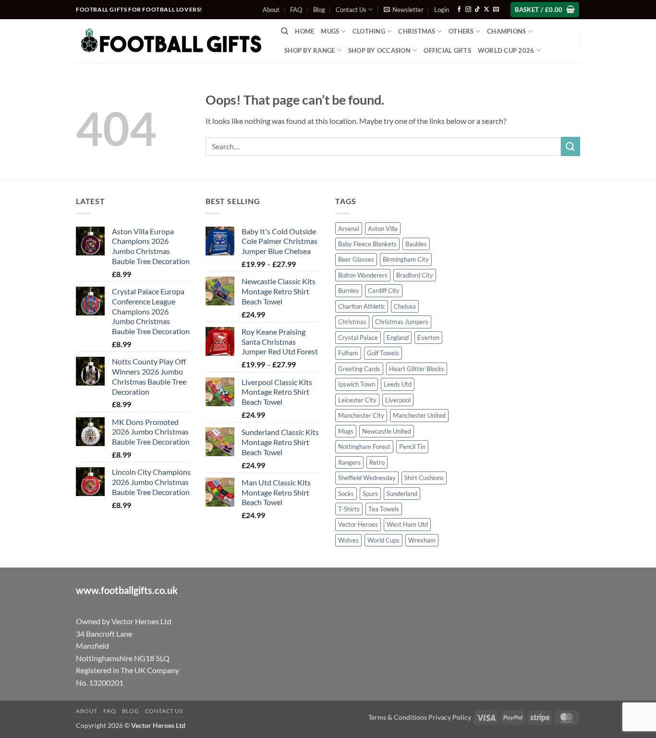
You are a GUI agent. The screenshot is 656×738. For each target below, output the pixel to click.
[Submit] (570, 146)
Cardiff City (384, 290)
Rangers (349, 462)
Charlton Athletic (361, 306)
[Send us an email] (496, 9)
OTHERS (461, 31)
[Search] (284, 31)
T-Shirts (349, 509)
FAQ (296, 9)
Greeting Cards (359, 369)
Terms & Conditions (397, 717)
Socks (346, 493)
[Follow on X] (486, 9)
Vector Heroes (358, 524)
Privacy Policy (449, 717)
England (398, 337)
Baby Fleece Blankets (367, 244)
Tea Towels (383, 509)
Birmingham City (406, 259)
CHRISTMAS (416, 31)
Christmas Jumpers (401, 322)
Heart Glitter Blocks (416, 369)
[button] (404, 9)
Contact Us (351, 9)
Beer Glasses (356, 259)
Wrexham (422, 540)
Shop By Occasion (379, 50)
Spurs (370, 493)
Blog (319, 9)
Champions (506, 31)
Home (304, 31)
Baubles (416, 244)
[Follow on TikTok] (477, 9)
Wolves (348, 540)
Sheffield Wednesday (367, 478)
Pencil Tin (412, 446)
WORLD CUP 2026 (506, 50)
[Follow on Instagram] (468, 9)
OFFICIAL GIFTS (447, 50)
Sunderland (402, 493)
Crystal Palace (358, 337)
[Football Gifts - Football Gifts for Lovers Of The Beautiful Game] (171, 41)
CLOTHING (368, 31)
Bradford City (414, 275)
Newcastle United (386, 431)
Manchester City (361, 415)
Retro (377, 462)
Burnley (348, 290)
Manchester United (419, 415)
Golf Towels (383, 353)
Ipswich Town (356, 384)
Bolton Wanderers (363, 275)
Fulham (348, 353)
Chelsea (405, 306)
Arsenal (348, 228)
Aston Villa (383, 228)
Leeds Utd (398, 384)
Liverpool (398, 400)
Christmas (352, 322)
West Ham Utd (407, 524)
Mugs (330, 31)
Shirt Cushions (424, 478)
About (271, 9)
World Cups (383, 540)
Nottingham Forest (364, 446)
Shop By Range (309, 50)
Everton (428, 337)
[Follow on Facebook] (459, 9)
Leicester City (357, 400)
